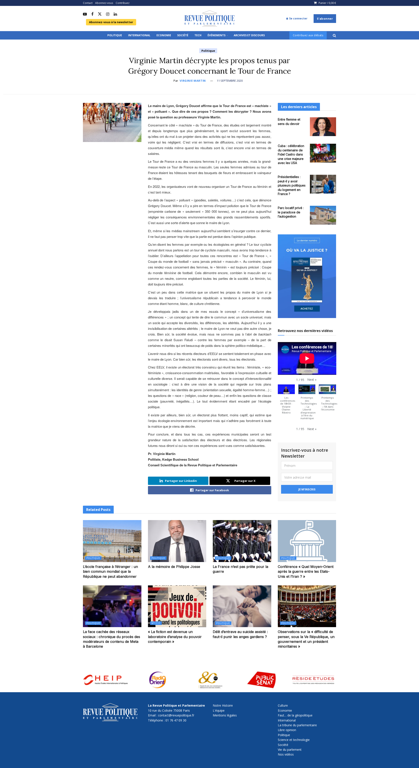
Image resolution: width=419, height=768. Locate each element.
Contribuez (122, 3)
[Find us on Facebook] (92, 14)
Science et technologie (294, 740)
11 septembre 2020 (230, 81)
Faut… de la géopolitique (295, 715)
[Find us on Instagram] (107, 14)
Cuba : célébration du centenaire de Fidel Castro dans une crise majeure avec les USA (291, 154)
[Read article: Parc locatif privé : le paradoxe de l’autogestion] (323, 215)
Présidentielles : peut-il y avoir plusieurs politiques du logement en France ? (292, 185)
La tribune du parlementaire (297, 725)
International (139, 35)
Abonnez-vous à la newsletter (111, 22)
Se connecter (297, 18)
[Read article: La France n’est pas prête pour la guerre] (242, 541)
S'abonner (325, 19)
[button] (312, 379)
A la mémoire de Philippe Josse (174, 566)
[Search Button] (334, 35)
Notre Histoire (223, 705)
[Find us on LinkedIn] (115, 14)
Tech (197, 35)
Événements (216, 35)
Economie (163, 35)
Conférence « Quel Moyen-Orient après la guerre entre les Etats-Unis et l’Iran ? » (305, 571)
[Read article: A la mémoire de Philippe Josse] (177, 541)
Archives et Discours (249, 35)
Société (182, 35)
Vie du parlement (290, 749)
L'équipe (219, 710)
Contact (88, 3)
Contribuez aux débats (308, 35)
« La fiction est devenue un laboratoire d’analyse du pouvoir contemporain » (175, 637)
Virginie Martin (193, 81)
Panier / (327, 3)
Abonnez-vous (104, 3)
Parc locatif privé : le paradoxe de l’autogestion (291, 212)
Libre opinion (287, 730)
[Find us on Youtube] (85, 14)
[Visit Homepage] (209, 18)
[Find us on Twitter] (100, 14)
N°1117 (155, 623)
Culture (283, 705)
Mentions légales (225, 715)
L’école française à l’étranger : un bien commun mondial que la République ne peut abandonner (110, 571)
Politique (114, 35)
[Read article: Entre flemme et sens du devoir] (323, 126)
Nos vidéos (286, 754)
